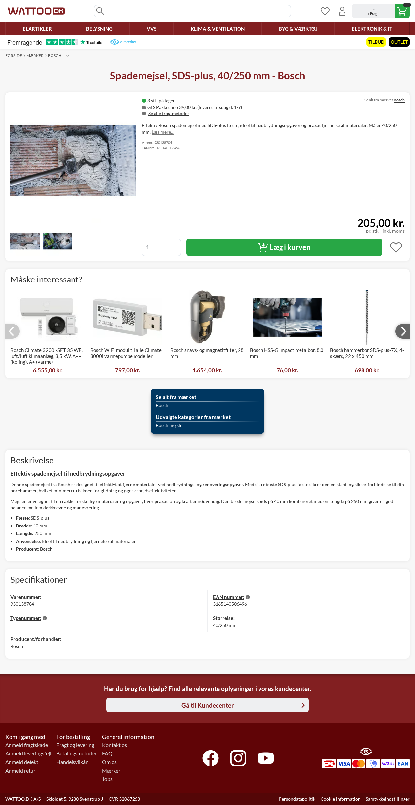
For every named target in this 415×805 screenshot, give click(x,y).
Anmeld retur (20, 771)
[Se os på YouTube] (266, 758)
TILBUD (376, 42)
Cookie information (341, 799)
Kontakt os (114, 745)
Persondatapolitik (297, 799)
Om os (109, 762)
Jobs (107, 779)
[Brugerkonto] (342, 11)
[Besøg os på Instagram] (238, 758)
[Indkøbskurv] (381, 11)
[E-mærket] (123, 42)
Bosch (54, 55)
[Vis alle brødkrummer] (67, 55)
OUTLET (399, 42)
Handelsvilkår (72, 762)
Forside (13, 55)
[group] (220, 107)
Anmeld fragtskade (26, 745)
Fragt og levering (75, 745)
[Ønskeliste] (325, 11)
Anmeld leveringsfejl (28, 753)
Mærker (35, 55)
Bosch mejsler (170, 425)
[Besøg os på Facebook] (210, 758)
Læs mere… (163, 131)
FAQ (107, 753)
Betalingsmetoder (76, 753)
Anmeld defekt (21, 762)
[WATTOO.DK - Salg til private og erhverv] (36, 11)
